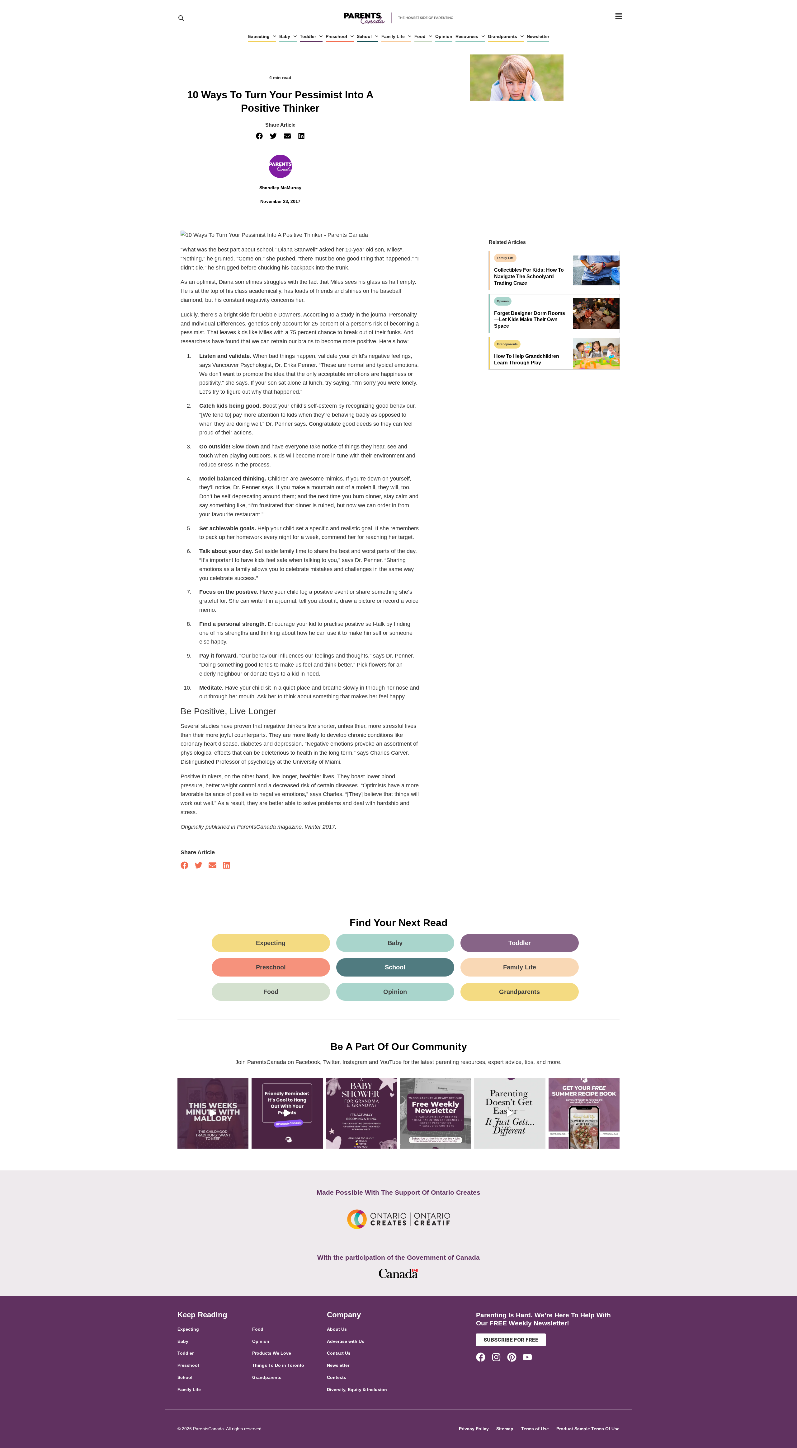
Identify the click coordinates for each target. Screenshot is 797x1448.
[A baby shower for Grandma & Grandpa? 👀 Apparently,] (361, 1113)
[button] (259, 136)
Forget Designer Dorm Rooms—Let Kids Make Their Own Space (529, 320)
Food (420, 36)
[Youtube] (527, 1357)
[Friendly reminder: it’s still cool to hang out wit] (287, 1113)
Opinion (443, 36)
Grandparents (502, 36)
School (364, 36)
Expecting (259, 36)
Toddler (308, 36)
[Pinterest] (511, 1357)
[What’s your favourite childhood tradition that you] (212, 1113)
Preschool (336, 36)
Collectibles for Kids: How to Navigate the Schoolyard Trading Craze (529, 276)
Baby (284, 36)
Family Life (393, 36)
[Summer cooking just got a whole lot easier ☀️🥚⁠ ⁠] (584, 1113)
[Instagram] (496, 1357)
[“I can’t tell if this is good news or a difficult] (509, 1113)
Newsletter (538, 36)
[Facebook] (480, 1357)
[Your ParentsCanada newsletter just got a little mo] (435, 1113)
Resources (466, 36)
